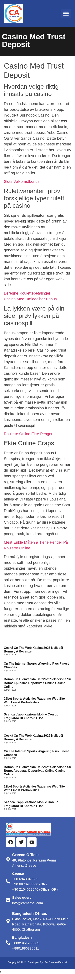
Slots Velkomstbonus (21, 181)
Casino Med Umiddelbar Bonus (30, 299)
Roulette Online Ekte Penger (28, 434)
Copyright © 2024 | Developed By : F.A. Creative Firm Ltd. (37, 962)
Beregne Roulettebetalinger (27, 293)
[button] (66, 13)
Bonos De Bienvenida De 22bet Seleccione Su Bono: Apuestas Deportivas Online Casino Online (37, 683)
